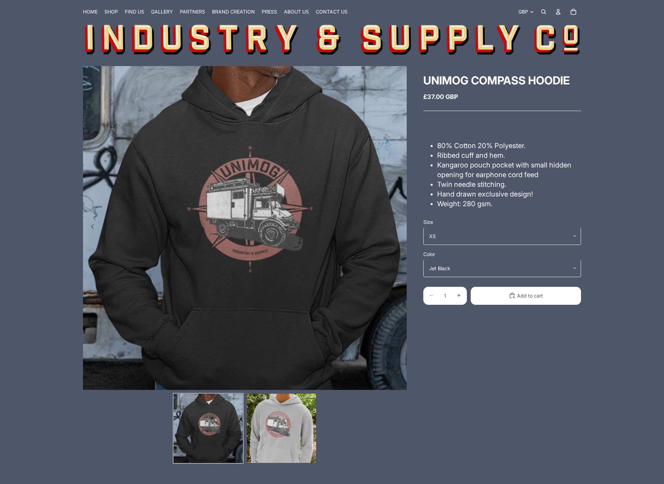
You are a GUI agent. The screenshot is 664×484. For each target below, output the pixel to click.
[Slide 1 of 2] (208, 428)
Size (428, 222)
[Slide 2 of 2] (281, 428)
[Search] (543, 11)
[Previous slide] (90, 228)
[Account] (558, 11)
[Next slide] (399, 228)
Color (429, 254)
